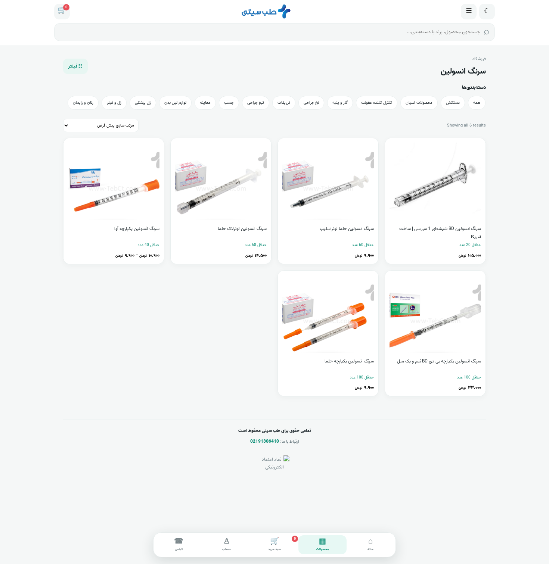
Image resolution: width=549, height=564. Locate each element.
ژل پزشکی (143, 102)
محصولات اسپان (419, 102)
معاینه (205, 102)
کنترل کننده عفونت (376, 102)
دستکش (453, 102)
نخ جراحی (311, 102)
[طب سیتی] (265, 11)
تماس (178, 544)
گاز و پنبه (340, 102)
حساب (226, 544)
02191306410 (264, 441)
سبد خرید (282, 544)
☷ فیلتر (75, 66)
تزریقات (283, 102)
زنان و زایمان (83, 102)
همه (476, 102)
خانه (370, 544)
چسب (229, 102)
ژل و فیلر (114, 102)
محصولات (322, 544)
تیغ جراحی (255, 102)
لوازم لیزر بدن (175, 102)
